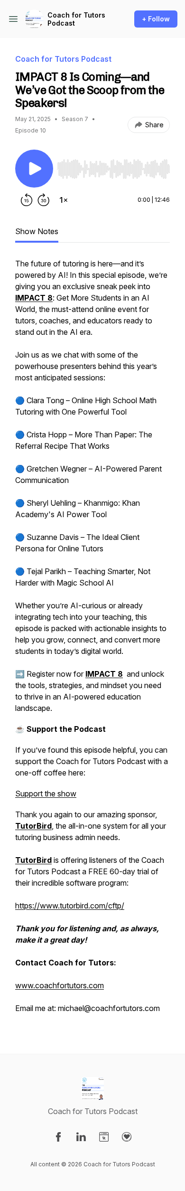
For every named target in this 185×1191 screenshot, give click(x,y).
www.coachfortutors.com (59, 985)
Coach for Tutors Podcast (76, 19)
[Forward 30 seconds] (43, 200)
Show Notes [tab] (36, 231)
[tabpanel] (92, 640)
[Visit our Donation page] (126, 1137)
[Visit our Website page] (104, 1137)
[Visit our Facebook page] (58, 1137)
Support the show (45, 793)
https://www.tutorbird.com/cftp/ (69, 905)
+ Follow (156, 19)
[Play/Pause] (34, 169)
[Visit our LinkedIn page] (81, 1137)
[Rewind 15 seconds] (26, 200)
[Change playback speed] (63, 200)
